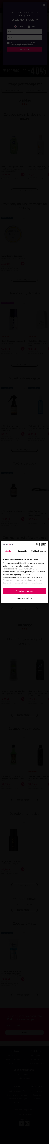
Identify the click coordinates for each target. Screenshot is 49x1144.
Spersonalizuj (23, 598)
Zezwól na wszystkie (24, 591)
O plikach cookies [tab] (38, 551)
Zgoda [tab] (8, 551)
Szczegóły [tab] (22, 551)
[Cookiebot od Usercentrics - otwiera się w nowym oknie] (35, 544)
